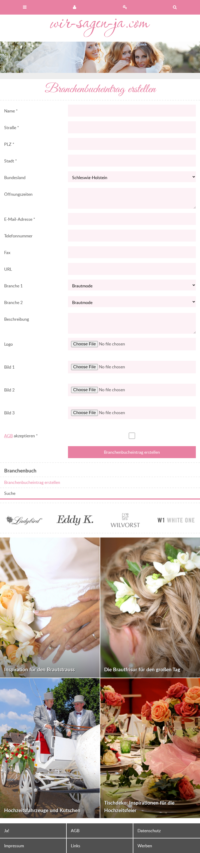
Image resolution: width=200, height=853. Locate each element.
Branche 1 (13, 286)
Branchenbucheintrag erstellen (32, 482)
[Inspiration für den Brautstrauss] (50, 608)
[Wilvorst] (125, 525)
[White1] (176, 525)
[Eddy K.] (75, 525)
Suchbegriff (175, 7)
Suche (9, 493)
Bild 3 (9, 413)
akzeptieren (21, 436)
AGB (8, 436)
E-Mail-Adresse (19, 219)
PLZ (9, 144)
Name (11, 111)
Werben (145, 846)
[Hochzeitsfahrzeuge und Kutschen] (50, 748)
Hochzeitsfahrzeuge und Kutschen (42, 810)
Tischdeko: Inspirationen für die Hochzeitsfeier (139, 806)
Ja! (6, 830)
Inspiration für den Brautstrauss (39, 669)
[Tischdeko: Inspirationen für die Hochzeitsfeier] (150, 748)
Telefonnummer (18, 236)
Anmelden (75, 7)
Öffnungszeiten (18, 194)
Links (75, 846)
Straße (11, 127)
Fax (7, 252)
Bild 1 (9, 367)
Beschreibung (16, 319)
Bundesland (15, 177)
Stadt (10, 161)
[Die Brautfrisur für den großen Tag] (150, 608)
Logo (8, 344)
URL (8, 269)
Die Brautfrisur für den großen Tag (142, 669)
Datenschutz (149, 830)
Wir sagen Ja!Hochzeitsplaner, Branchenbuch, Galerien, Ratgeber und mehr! (100, 28)
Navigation (25, 7)
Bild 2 (9, 390)
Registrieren (125, 7)
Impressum (14, 846)
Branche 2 (13, 302)
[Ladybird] (24, 525)
